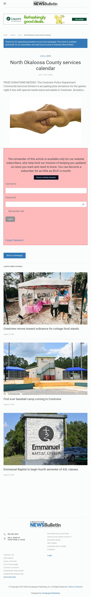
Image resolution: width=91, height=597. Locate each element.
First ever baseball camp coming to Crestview (32, 399)
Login (49, 555)
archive (50, 75)
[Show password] (83, 204)
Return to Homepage (15, 255)
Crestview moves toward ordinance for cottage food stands (41, 328)
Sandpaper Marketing (51, 593)
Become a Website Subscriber (46, 177)
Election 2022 (10, 577)
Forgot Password (14, 240)
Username (10, 183)
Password (10, 197)
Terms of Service (75, 587)
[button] (5, 3)
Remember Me (16, 211)
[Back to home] (45, 3)
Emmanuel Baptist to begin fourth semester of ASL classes (41, 469)
